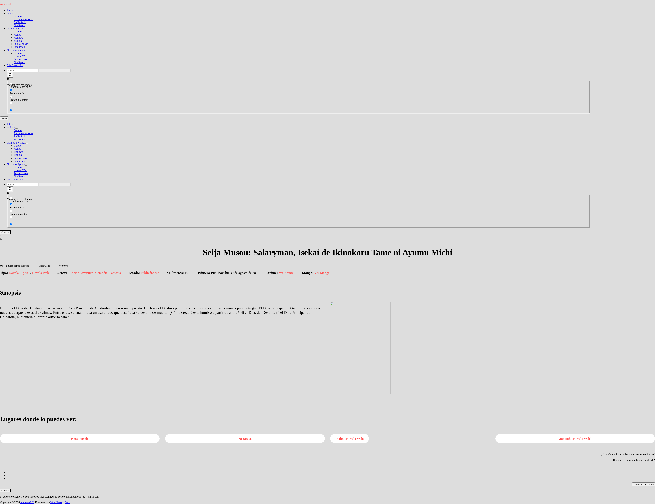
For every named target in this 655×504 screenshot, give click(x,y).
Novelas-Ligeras (16, 50)
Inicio (10, 10)
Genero (18, 16)
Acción (74, 273)
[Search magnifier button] (10, 75)
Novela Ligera (19, 273)
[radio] (331, 465)
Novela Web (20, 56)
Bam (67, 502)
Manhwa (18, 37)
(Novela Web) (349, 438)
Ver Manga (322, 273)
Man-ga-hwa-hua (16, 28)
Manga (17, 34)
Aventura (87, 273)
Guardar (5, 232)
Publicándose (21, 43)
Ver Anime (286, 273)
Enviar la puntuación (644, 484)
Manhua (18, 40)
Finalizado (19, 25)
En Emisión (20, 22)
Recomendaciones (23, 19)
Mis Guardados (15, 65)
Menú (4, 118)
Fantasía (115, 273)
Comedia (101, 273)
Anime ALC (6, 4)
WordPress (56, 502)
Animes (11, 13)
